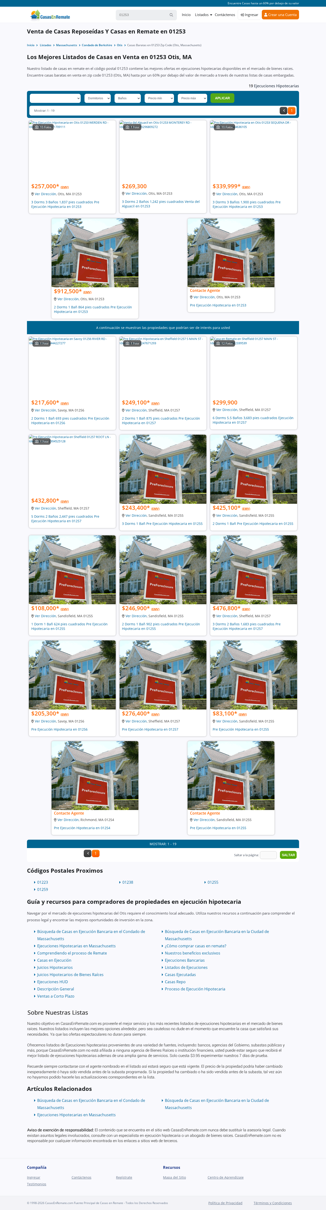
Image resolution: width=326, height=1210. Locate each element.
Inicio (186, 14)
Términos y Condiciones (273, 1203)
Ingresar (251, 14)
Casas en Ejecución (54, 960)
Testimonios (36, 1184)
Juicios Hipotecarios (55, 967)
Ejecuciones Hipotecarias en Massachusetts (76, 946)
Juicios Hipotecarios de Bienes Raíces (70, 974)
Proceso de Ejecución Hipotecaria (195, 989)
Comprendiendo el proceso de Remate (72, 953)
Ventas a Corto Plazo (55, 996)
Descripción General (55, 989)
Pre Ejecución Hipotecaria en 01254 (82, 828)
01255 (213, 882)
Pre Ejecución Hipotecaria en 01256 (59, 729)
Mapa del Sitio (174, 1177)
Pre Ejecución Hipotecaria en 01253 (218, 305)
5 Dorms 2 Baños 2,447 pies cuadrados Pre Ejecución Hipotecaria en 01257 (65, 518)
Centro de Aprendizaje (226, 1177)
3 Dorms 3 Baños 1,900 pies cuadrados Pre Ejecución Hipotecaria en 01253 (247, 204)
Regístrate (124, 1177)
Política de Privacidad (225, 1203)
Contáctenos (225, 14)
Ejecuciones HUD (52, 981)
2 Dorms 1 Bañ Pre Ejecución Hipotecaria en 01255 (253, 523)
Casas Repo (175, 981)
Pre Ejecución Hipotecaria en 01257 (150, 729)
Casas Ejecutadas (180, 974)
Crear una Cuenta (282, 14)
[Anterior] (283, 110)
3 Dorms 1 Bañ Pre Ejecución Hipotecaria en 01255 (162, 523)
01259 (42, 889)
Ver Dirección (45, 194)
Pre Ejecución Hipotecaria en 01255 (241, 729)
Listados (202, 14)
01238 (127, 882)
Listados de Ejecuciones (186, 967)
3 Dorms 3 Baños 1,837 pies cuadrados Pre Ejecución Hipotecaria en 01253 (65, 204)
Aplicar (222, 98)
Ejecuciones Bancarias (185, 960)
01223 (42, 882)
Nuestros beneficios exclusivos (192, 953)
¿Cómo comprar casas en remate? (195, 946)
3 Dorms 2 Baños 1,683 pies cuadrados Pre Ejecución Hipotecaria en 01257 (247, 626)
